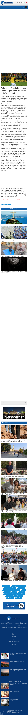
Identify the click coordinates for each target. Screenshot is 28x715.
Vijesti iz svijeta (11, 597)
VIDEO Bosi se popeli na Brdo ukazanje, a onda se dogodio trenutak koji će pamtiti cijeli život (13, 440)
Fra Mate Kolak (7, 588)
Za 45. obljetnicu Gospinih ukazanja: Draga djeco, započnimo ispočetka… (18, 670)
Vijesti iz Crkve (21, 593)
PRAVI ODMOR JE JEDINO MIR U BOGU (17, 661)
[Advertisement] (14, 25)
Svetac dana (21, 591)
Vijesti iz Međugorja (10, 595)
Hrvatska (5, 590)
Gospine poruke (21, 588)
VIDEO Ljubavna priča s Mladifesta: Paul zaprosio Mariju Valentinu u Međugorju (13, 494)
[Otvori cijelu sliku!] (14, 79)
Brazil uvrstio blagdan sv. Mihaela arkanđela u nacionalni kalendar (14, 225)
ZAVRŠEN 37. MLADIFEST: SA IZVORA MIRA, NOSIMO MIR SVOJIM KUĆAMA (13, 564)
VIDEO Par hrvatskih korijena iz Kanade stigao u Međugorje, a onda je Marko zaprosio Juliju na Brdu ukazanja (12, 546)
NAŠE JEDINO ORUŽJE (14, 691)
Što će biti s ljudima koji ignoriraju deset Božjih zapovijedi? (18, 684)
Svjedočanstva (7, 593)
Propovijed (14, 591)
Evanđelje (14, 586)
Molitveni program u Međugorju (14, 641)
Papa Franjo (7, 591)
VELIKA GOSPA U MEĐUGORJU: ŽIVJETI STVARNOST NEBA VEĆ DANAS (14, 459)
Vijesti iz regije (20, 595)
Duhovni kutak (7, 586)
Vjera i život (18, 597)
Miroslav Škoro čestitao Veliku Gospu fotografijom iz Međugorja (12, 477)
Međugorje (12, 590)
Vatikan (14, 593)
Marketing (14, 638)
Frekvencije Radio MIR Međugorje (14, 643)
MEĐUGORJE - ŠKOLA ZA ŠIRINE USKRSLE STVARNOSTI (18, 654)
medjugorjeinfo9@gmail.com (15, 712)
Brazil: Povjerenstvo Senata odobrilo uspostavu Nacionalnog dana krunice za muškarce (14, 272)
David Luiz (4, 204)
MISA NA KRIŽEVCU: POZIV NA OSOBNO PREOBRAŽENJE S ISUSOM (14, 581)
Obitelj (24, 590)
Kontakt (14, 644)
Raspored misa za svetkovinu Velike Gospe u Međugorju (13, 529)
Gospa (14, 588)
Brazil (10, 204)
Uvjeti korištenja (14, 639)
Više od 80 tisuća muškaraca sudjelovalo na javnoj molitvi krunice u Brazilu (14, 241)
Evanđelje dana (22, 586)
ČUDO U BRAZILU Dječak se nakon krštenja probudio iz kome (12, 256)
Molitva (18, 590)
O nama (14, 636)
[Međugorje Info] (7, 2)
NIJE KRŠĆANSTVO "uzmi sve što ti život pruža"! (17, 700)
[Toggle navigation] (26, 7)
